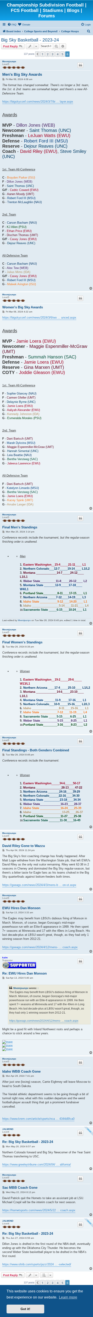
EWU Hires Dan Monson (21, 908)
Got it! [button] (25, 1309)
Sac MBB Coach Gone (19, 1187)
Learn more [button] (68, 1297)
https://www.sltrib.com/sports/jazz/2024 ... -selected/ (36, 1264)
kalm (5, 957)
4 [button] (57, 54)
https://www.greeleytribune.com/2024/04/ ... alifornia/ (36, 1164)
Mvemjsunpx (9, 61)
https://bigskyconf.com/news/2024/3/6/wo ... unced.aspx (39, 317)
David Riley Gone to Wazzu (23, 846)
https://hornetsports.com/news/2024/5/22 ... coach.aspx (38, 1210)
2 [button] (47, 54)
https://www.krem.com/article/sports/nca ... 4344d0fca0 (38, 1118)
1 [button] (42, 54)
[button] (37, 54)
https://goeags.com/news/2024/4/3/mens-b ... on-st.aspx (39, 885)
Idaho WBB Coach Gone (21, 1071)
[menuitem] (11, 24)
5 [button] (62, 54)
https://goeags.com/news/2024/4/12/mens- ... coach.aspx (40, 947)
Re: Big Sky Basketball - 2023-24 (27, 1142)
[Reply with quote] (80, 65)
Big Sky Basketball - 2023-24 (30, 39)
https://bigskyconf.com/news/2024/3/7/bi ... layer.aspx (37, 101)
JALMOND (7, 1129)
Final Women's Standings (22, 642)
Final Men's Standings (19, 527)
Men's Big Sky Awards (22, 74)
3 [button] (52, 54)
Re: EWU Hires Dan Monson (24, 973)
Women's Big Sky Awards (22, 307)
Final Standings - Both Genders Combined (35, 750)
